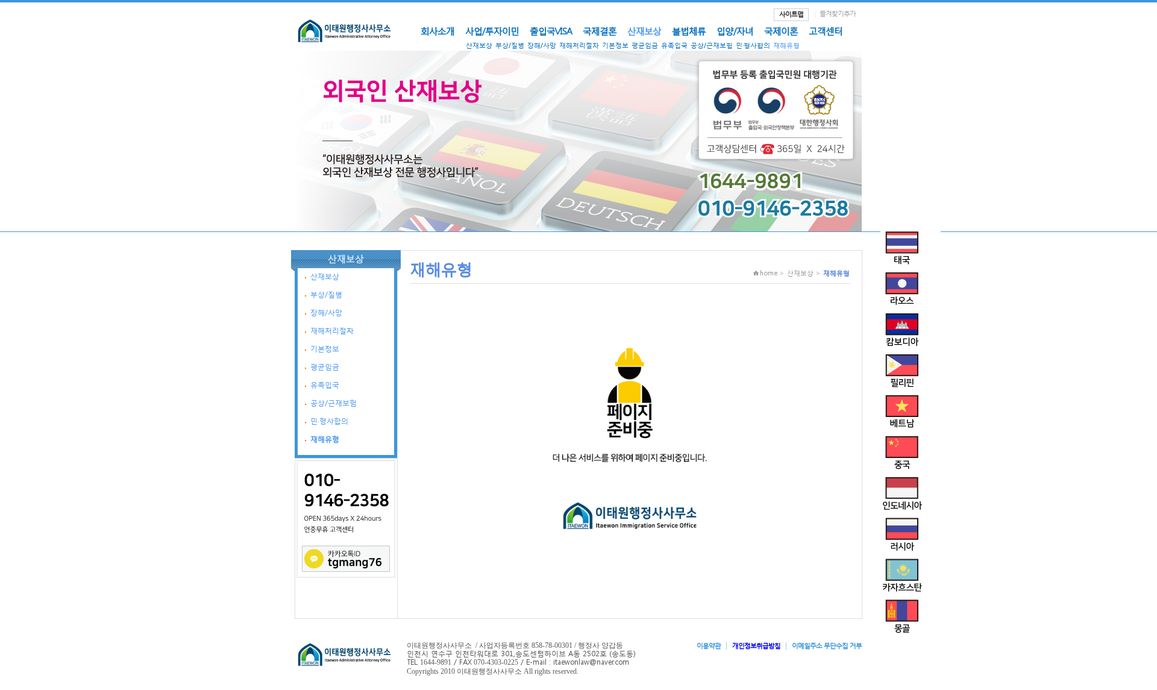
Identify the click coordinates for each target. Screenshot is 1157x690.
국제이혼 (781, 31)
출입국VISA (551, 31)
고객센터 (825, 31)
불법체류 (689, 31)
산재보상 (644, 31)
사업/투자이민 (492, 31)
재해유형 (786, 45)
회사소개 (437, 31)
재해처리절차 (579, 45)
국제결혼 (599, 31)
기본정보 (615, 45)
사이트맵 (791, 14)
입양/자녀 (734, 31)
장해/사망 (541, 45)
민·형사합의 (753, 45)
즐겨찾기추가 (838, 13)
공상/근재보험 (712, 45)
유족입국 (674, 45)
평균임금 (645, 45)
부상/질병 (509, 45)
